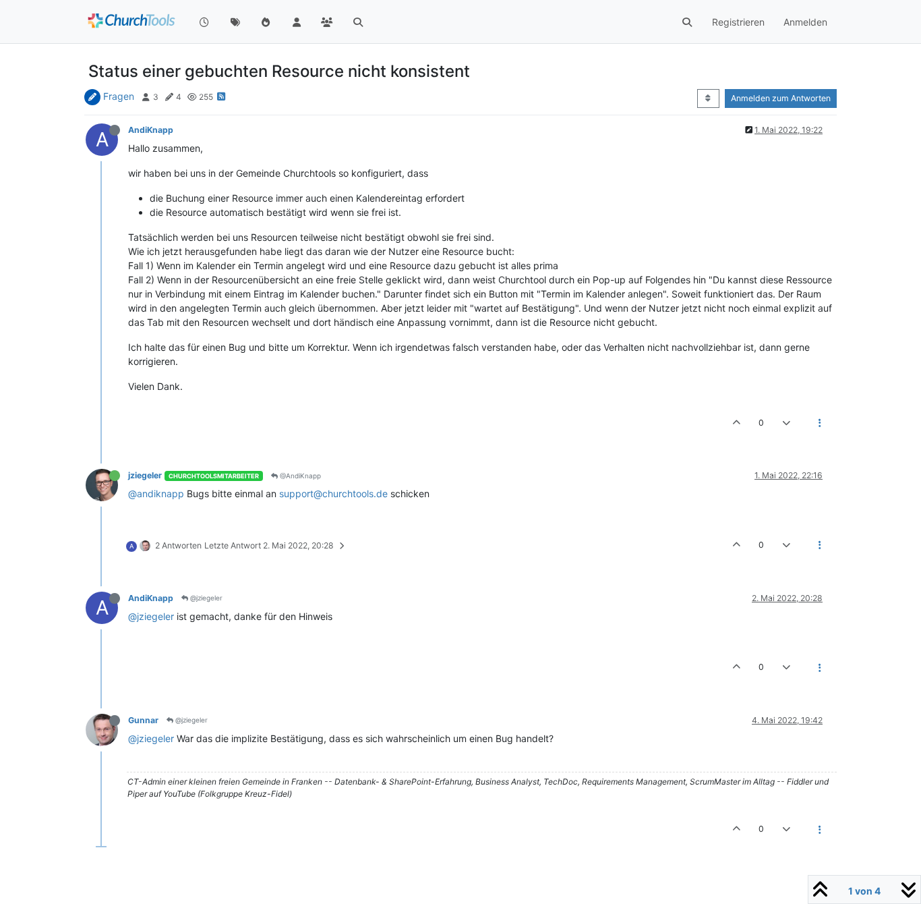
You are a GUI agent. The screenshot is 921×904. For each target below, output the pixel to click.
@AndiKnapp (299, 476)
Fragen (118, 96)
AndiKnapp (150, 130)
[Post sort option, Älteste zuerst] (708, 98)
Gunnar (143, 720)
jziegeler (145, 475)
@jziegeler (205, 598)
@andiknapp (156, 493)
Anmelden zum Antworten (781, 98)
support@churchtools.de (333, 493)
